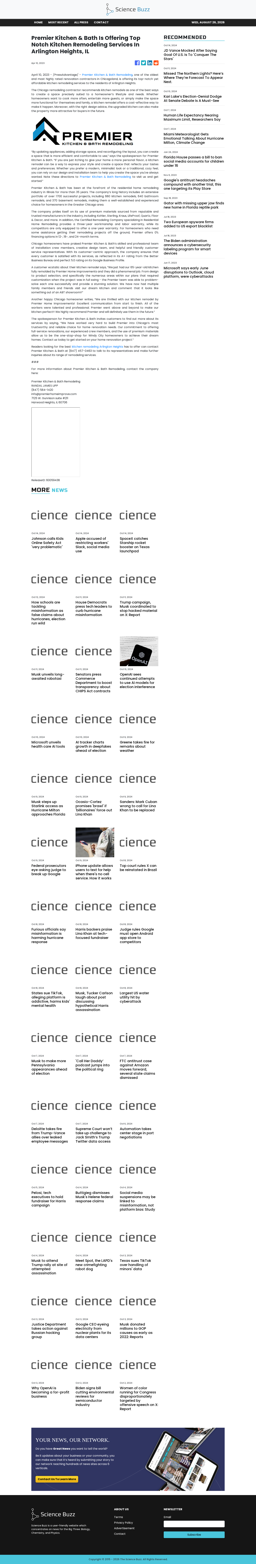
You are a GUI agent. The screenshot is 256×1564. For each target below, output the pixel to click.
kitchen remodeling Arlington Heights (97, 347)
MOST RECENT (58, 22)
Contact (120, 1534)
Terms (118, 1517)
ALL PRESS (81, 22)
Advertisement (124, 1528)
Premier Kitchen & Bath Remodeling (107, 75)
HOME (38, 22)
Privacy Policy (123, 1523)
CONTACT (101, 22)
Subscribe (194, 1535)
